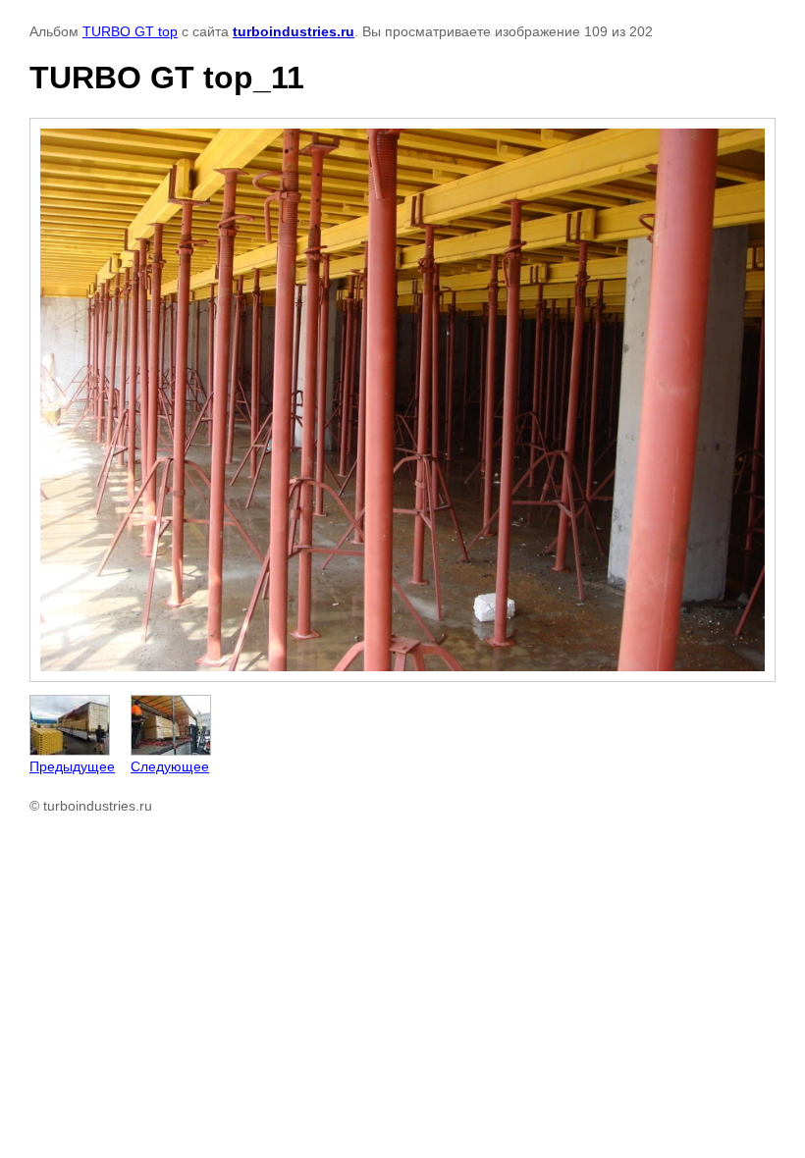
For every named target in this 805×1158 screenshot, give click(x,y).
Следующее (170, 766)
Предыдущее (72, 766)
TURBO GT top (130, 31)
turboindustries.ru (293, 31)
